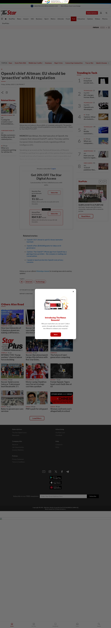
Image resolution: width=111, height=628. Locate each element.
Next (56, 334)
